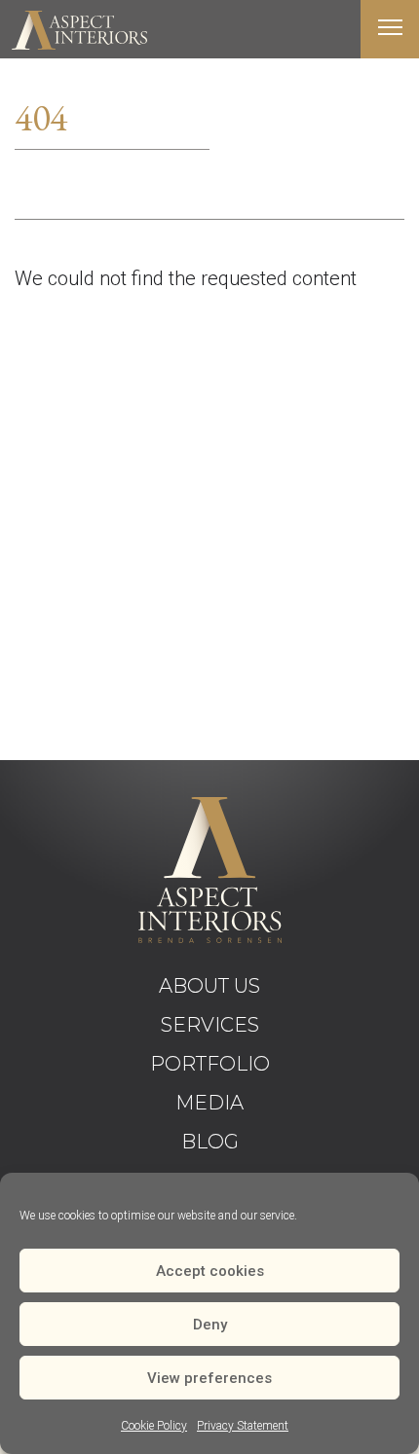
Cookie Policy (154, 1426)
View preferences (209, 1378)
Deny (210, 1324)
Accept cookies (210, 1271)
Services (210, 1024)
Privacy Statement (242, 1426)
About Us (209, 986)
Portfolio (210, 1063)
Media (209, 1102)
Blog (210, 1141)
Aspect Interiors (79, 30)
